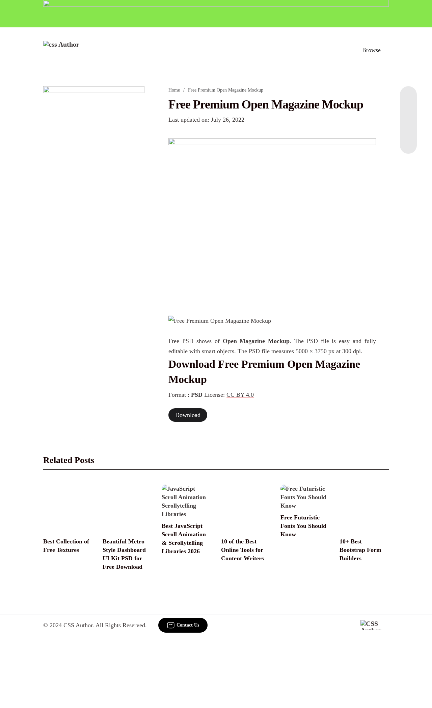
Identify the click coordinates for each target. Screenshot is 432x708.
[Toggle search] (342, 50)
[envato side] (93, 187)
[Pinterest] (408, 127)
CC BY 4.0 (240, 394)
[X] (408, 140)
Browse (371, 50)
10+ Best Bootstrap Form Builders (360, 550)
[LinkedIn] (408, 113)
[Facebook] (408, 100)
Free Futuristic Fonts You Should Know (303, 526)
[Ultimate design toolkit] (272, 219)
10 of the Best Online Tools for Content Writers (242, 550)
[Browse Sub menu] (386, 50)
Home (174, 90)
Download (187, 415)
